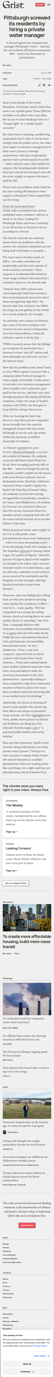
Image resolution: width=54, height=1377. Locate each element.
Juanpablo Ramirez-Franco (15, 1165)
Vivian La (7, 1076)
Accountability (9, 1255)
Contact (6, 1286)
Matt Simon (8, 1060)
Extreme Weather (10, 1258)
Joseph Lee (8, 1149)
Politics (6, 1247)
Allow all (27, 1364)
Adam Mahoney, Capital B (14, 1185)
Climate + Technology (42, 78)
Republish (7, 1329)
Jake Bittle (7, 1044)
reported (22, 447)
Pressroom (7, 1297)
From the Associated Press (18, 206)
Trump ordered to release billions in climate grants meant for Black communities (24, 1176)
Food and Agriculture (12, 1262)
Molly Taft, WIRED (10, 1028)
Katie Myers (13, 1132)
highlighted (38, 715)
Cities (16, 953)
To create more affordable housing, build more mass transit (27, 941)
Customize (25, 1371)
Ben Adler (7, 65)
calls (35, 727)
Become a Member (11, 1321)
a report (11, 633)
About (5, 1279)
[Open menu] (49, 4)
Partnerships (8, 1293)
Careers (6, 1290)
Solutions (7, 1251)
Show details (40, 1356)
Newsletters (8, 1314)
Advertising (8, 1325)
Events (6, 1318)
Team (5, 1282)
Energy (6, 1244)
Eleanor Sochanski (24, 452)
